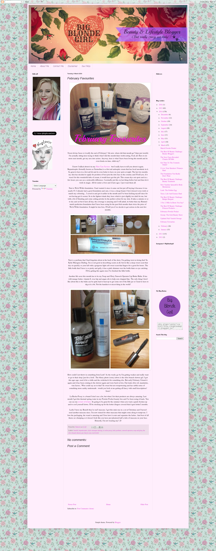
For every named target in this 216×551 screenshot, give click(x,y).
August (163, 128)
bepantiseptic (83, 430)
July (162, 131)
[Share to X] (97, 427)
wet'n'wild (95, 433)
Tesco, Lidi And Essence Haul (171, 193)
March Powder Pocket (168, 148)
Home (33, 66)
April (163, 142)
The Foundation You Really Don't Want (170, 174)
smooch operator (127, 430)
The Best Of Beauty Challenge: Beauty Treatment (171, 180)
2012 (161, 237)
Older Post (144, 504)
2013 (161, 234)
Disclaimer (72, 66)
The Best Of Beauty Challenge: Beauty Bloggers (171, 152)
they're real (87, 433)
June (163, 135)
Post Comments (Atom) (85, 508)
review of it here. (84, 401)
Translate (49, 189)
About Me (44, 66)
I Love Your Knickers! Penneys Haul (171, 169)
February (164, 226)
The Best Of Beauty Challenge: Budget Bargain (171, 198)
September (165, 125)
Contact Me (58, 66)
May (163, 138)
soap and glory (137, 430)
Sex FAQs (86, 66)
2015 (161, 108)
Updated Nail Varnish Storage (171, 218)
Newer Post (72, 504)
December (165, 114)
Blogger (117, 522)
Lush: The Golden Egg (168, 190)
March (163, 145)
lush (114, 430)
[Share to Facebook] (99, 427)
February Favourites (167, 222)
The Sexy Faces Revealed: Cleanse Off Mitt (169, 158)
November (165, 118)
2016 (161, 104)
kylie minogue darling (95, 430)
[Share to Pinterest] (102, 427)
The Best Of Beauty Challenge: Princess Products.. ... (171, 207)
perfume (118, 430)
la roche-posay (107, 430)
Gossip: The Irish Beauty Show (171, 215)
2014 (161, 111)
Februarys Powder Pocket (169, 211)
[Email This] (92, 427)
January (164, 229)
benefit (76, 430)
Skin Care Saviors (103, 166)
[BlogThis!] (95, 427)
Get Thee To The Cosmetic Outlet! (170, 163)
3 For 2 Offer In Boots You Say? (172, 202)
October (164, 121)
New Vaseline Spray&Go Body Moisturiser (171, 185)
